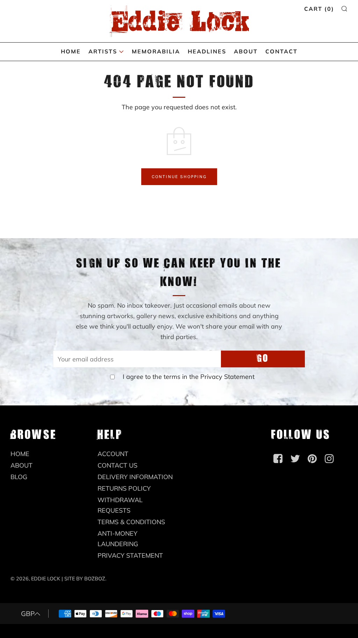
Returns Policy (124, 488)
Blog (18, 477)
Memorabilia (156, 51)
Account (113, 454)
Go (263, 359)
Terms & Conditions (131, 522)
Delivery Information (135, 477)
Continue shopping (179, 176)
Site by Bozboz (84, 578)
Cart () (319, 8)
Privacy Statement (227, 377)
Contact (281, 51)
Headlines (207, 51)
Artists (102, 51)
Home (71, 51)
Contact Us (117, 465)
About (246, 51)
